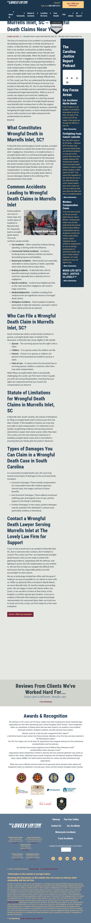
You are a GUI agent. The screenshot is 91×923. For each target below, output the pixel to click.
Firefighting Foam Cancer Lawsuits (72, 135)
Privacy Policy (34, 869)
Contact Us (56, 825)
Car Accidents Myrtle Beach (70, 102)
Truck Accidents (65, 838)
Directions (16, 843)
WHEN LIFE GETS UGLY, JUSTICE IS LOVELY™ (72, 274)
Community (21, 16)
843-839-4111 (54, 6)
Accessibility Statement (49, 869)
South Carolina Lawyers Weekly (31, 918)
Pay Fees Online (71, 819)
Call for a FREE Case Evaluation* (20, 614)
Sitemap (56, 819)
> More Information (69, 129)
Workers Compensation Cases (70, 205)
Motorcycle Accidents (65, 832)
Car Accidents (73, 825)
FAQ (63, 14)
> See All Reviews (45, 702)
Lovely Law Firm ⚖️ (14, 36)
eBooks (70, 16)
